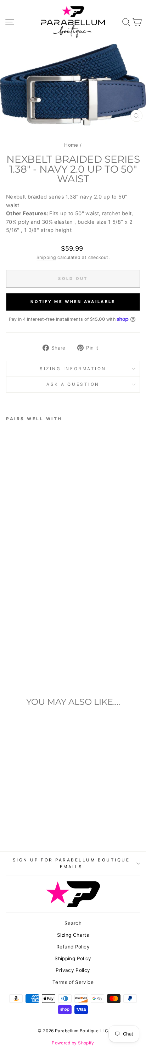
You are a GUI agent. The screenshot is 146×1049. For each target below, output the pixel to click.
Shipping (46, 257)
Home (71, 145)
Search (73, 923)
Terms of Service (73, 982)
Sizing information (73, 368)
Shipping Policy (73, 958)
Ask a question (72, 384)
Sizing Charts (73, 935)
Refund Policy (73, 947)
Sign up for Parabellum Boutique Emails (71, 863)
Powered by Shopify (73, 1042)
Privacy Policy (73, 970)
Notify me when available (72, 301)
